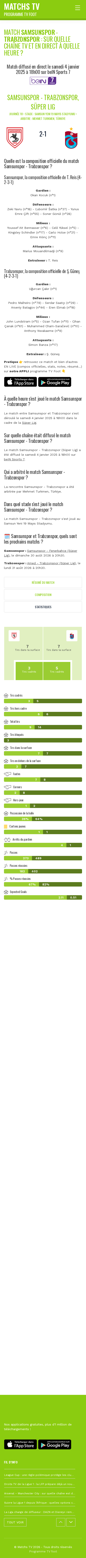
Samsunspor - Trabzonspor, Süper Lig (43, 102)
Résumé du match (43, 582)
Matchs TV (22, 8)
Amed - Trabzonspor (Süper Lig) (51, 563)
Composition (43, 594)
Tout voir (15, 1522)
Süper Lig (29, 422)
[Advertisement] (43, 1112)
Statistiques (43, 606)
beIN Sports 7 (14, 459)
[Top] (74, 1548)
